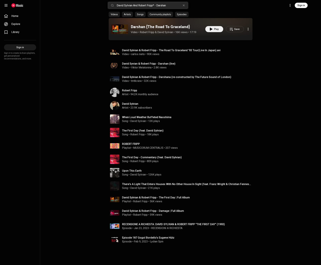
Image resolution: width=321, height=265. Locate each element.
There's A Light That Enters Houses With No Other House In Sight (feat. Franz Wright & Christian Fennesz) (186, 184)
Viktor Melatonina (141, 67)
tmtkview (136, 80)
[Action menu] (248, 29)
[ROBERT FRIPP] (182, 146)
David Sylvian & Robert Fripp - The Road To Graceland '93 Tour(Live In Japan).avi (171, 50)
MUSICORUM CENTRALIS (148, 147)
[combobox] (152, 5)
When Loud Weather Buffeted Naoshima (146, 117)
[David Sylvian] (182, 105)
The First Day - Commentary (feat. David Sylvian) (152, 157)
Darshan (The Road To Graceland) (160, 26)
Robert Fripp (147, 32)
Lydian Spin (156, 241)
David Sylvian (165, 32)
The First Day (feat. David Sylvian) (143, 130)
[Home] (17, 5)
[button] (119, 29)
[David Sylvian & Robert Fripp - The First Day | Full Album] (182, 199)
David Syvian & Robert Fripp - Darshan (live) (148, 63)
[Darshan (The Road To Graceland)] (119, 29)
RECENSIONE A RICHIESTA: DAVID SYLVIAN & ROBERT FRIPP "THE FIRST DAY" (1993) (173, 224)
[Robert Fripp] (182, 92)
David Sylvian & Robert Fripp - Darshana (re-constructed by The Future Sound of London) (176, 77)
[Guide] (6, 5)
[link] (20, 16)
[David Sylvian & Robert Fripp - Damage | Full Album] (182, 212)
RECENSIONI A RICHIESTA (166, 228)
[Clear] (183, 5)
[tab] (114, 14)
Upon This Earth (132, 170)
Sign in (301, 5)
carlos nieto (138, 54)
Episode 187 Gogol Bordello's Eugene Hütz (148, 237)
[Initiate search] (112, 5)
